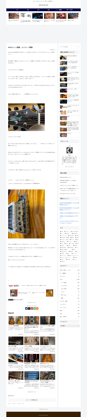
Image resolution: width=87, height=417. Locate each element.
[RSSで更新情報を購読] (37, 308)
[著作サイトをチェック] (26, 308)
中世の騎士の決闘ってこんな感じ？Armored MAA (68, 181)
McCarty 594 (17, 299)
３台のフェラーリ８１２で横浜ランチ (69, 185)
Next (79, 18)
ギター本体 (11, 299)
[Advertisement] (43, 34)
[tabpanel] (13, 18)
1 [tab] (41, 25)
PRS (22, 299)
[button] (78, 47)
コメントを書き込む (32, 400)
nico (69, 155)
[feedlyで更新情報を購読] (34, 308)
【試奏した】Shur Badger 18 (66, 213)
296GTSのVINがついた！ (66, 177)
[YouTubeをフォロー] (32, 308)
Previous (7, 18)
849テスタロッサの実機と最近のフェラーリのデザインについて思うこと (69, 189)
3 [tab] (45, 25)
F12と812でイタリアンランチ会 (67, 193)
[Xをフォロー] (29, 308)
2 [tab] (43, 25)
